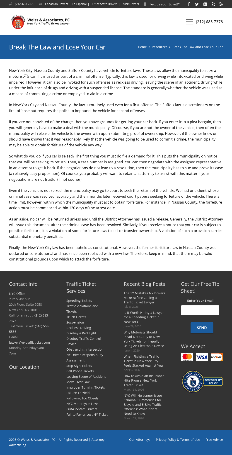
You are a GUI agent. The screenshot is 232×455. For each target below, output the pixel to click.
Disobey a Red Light (81, 333)
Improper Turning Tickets (85, 387)
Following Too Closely (82, 398)
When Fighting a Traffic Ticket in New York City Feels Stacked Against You (143, 361)
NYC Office (17, 293)
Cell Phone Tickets (80, 371)
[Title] (189, 4)
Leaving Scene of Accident (86, 376)
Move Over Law (77, 382)
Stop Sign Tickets (79, 366)
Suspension (75, 322)
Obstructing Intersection (85, 349)
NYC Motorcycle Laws (82, 403)
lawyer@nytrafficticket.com (29, 342)
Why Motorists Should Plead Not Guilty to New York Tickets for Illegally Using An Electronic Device (144, 339)
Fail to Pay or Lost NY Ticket (87, 414)
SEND (202, 327)
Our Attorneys (139, 439)
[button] (189, 21)
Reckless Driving (78, 328)
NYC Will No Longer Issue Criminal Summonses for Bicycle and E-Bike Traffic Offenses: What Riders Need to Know (143, 404)
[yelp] (213, 4)
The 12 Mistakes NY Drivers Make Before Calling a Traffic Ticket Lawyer (144, 297)
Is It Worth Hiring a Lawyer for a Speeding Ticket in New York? (144, 317)
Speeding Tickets (79, 300)
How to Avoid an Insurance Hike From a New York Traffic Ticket (144, 380)
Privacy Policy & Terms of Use (178, 439)
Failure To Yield (78, 393)
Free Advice (214, 439)
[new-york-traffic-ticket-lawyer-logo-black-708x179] (40, 22)
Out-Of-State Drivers (81, 409)
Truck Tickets (76, 317)
